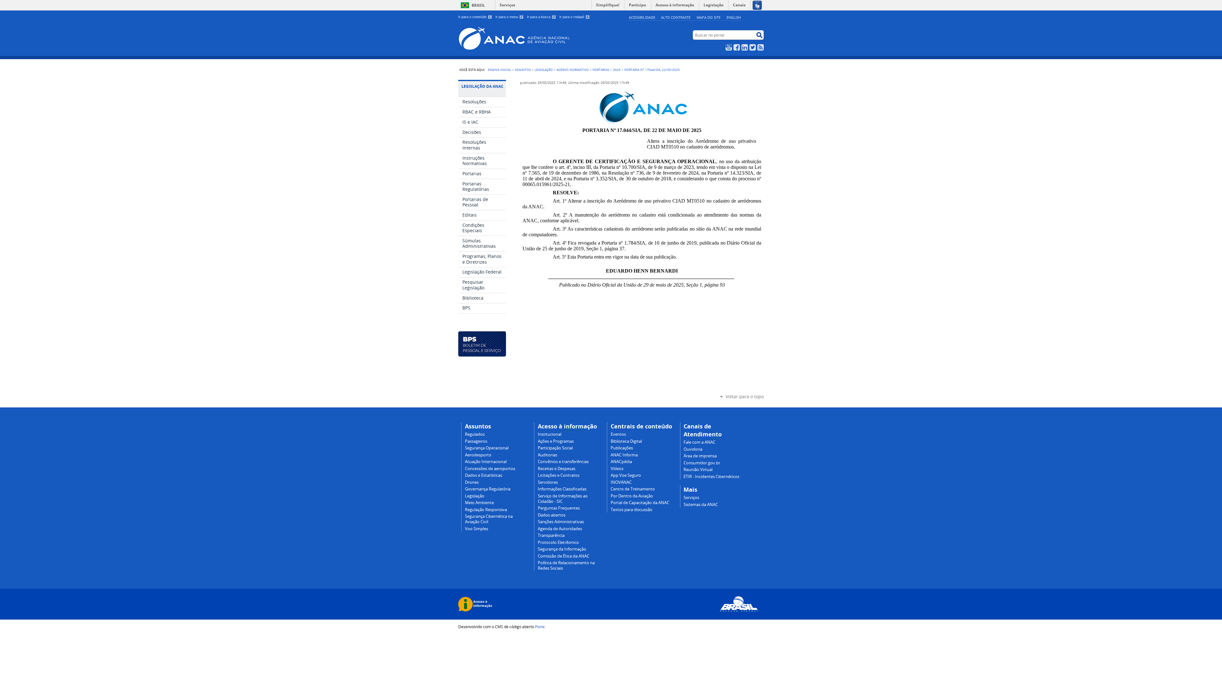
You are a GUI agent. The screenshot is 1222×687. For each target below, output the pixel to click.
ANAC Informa (624, 455)
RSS (760, 47)
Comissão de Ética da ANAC (563, 556)
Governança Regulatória (487, 489)
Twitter (752, 47)
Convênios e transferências (563, 461)
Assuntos (523, 69)
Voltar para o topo (745, 396)
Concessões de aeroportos (490, 468)
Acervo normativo (573, 69)
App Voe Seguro (626, 475)
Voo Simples (476, 528)
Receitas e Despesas (556, 468)
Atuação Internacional (486, 461)
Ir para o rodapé (573, 17)
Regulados (475, 434)
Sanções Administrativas (561, 521)
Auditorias (547, 455)
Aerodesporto (478, 455)
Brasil (478, 5)
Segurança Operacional (487, 448)
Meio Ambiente (479, 502)
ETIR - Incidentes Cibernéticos (711, 476)
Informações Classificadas (562, 489)
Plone (540, 626)
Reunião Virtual (698, 469)
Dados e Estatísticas (483, 475)
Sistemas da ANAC (701, 504)
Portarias (601, 69)
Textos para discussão (631, 509)
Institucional (549, 434)
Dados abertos (551, 515)
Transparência (551, 535)
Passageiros (476, 441)
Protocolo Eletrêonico (558, 542)
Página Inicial (499, 69)
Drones (472, 482)
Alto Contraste (676, 17)
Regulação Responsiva (486, 509)
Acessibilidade (642, 17)
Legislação (544, 69)
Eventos (618, 434)
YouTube (729, 47)
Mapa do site (708, 17)
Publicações (622, 448)
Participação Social (555, 448)
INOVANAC (621, 482)
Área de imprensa (700, 456)
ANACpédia (621, 461)
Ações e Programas (556, 441)
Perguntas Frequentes (559, 508)
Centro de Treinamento (633, 489)
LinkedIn (744, 47)
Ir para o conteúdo (474, 17)
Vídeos (617, 468)
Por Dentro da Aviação (632, 496)
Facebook (737, 47)
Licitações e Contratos (558, 475)
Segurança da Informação (562, 549)
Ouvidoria (693, 449)
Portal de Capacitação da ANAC (640, 502)
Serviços (507, 5)
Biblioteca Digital (626, 441)
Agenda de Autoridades (560, 528)
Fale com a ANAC (699, 442)
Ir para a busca (541, 17)
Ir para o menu (508, 17)
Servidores (548, 482)
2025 (617, 69)
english (734, 17)
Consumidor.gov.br (702, 463)
